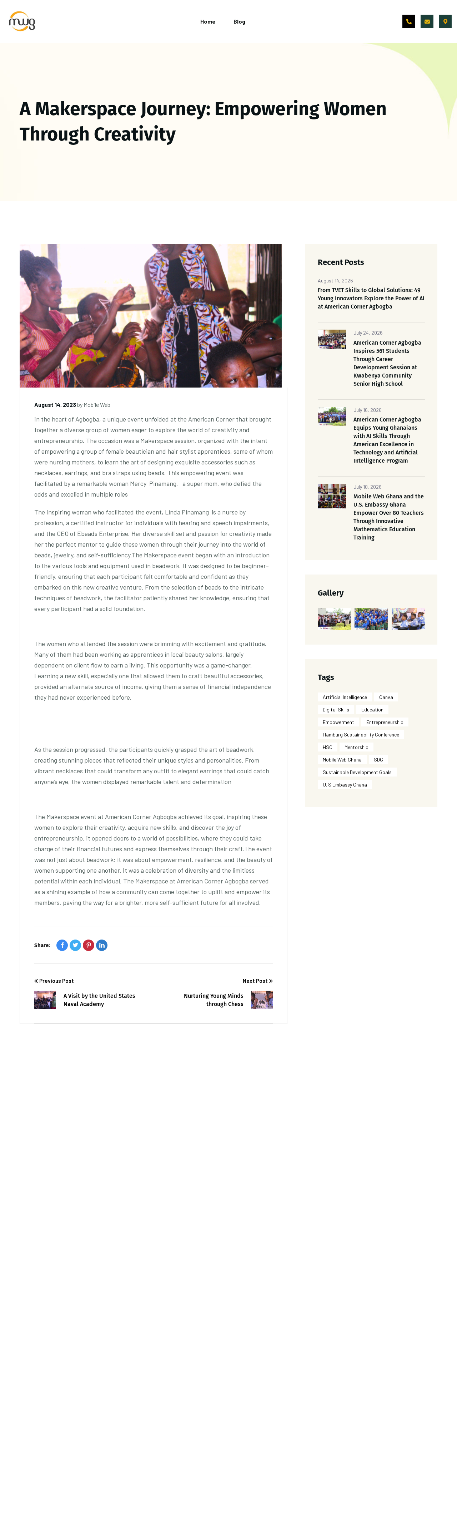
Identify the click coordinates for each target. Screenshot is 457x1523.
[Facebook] (62, 945)
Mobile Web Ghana (342, 759)
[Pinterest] (88, 945)
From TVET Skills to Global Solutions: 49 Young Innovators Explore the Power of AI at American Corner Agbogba (371, 298)
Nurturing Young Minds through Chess (213, 999)
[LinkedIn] (101, 945)
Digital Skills (336, 709)
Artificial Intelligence (345, 697)
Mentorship (356, 747)
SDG (378, 759)
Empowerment (338, 722)
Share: (42, 945)
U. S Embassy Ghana (345, 785)
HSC (327, 747)
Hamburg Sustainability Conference (361, 734)
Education (372, 709)
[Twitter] (75, 945)
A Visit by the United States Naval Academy (99, 999)
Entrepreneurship (384, 722)
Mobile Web (97, 404)
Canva (386, 697)
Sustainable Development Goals (357, 772)
